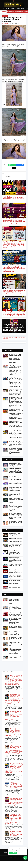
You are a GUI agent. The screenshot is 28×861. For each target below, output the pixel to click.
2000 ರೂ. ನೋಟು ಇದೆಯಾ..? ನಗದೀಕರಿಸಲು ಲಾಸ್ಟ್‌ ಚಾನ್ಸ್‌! (15, 587)
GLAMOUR (5, 15)
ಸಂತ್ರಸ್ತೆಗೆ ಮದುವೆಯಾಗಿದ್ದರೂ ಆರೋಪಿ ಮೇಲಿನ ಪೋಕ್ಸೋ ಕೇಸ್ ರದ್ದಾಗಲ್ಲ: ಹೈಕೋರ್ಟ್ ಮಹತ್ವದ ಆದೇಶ (15, 443)
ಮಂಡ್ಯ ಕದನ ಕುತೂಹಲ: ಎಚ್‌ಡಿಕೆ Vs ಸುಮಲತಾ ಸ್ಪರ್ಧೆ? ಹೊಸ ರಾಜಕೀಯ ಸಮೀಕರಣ (15, 566)
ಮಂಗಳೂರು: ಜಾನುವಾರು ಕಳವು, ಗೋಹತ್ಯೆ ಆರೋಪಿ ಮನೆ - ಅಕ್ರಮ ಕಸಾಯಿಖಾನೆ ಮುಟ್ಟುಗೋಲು (15, 489)
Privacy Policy (16, 337)
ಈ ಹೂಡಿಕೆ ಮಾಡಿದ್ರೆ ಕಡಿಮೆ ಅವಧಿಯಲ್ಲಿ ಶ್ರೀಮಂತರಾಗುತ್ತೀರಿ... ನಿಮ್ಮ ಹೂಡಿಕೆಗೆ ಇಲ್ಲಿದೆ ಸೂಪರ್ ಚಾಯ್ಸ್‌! (15, 559)
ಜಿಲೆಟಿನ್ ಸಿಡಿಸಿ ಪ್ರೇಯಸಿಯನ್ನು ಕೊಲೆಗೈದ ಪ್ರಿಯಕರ (15, 657)
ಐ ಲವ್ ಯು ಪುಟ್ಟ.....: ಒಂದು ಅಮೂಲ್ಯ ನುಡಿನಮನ (15, 534)
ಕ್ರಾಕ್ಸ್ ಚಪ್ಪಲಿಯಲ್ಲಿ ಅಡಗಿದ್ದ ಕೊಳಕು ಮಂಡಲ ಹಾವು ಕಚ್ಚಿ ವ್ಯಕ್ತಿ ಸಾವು (15, 494)
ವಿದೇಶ (22, 8)
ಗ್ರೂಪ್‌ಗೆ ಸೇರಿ (13, 853)
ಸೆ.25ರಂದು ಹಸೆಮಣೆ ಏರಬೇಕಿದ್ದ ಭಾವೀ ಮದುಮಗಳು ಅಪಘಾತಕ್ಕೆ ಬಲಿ (15, 628)
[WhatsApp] (25, 858)
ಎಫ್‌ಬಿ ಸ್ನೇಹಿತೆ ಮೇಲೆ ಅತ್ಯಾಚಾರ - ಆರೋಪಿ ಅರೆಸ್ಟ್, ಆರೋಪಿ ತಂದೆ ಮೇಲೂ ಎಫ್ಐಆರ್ (16, 523)
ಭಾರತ (7, 8)
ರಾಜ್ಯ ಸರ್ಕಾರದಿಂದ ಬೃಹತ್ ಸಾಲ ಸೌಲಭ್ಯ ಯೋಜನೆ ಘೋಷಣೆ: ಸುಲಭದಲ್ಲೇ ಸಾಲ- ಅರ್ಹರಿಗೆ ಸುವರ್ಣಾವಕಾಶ (15, 546)
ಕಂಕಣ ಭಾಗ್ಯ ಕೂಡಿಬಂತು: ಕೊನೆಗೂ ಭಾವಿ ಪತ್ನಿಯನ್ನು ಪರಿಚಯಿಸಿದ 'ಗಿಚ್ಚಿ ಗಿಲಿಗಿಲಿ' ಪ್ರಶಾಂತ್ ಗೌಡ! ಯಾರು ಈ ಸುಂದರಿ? (14, 601)
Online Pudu (17, 857)
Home (3, 8)
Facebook (17, 1)
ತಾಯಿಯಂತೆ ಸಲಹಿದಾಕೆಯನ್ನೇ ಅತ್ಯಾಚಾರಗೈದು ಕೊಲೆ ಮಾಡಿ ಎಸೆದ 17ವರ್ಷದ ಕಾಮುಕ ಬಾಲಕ (15, 614)
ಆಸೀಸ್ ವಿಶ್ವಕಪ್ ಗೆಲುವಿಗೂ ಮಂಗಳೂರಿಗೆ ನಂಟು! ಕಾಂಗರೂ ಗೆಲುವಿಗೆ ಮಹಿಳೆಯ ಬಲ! (15, 582)
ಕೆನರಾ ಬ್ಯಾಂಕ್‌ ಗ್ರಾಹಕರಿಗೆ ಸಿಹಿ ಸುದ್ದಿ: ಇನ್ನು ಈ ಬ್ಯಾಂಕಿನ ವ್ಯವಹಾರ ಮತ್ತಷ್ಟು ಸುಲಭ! (16, 577)
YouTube (24, 1)
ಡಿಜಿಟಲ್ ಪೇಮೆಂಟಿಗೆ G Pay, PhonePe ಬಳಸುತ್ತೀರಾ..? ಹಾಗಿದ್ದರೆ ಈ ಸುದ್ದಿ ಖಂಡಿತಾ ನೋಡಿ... (14, 553)
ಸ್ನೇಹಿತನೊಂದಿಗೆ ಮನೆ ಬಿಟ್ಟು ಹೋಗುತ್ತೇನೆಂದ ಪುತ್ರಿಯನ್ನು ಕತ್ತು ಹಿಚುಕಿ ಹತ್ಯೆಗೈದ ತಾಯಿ (15, 465)
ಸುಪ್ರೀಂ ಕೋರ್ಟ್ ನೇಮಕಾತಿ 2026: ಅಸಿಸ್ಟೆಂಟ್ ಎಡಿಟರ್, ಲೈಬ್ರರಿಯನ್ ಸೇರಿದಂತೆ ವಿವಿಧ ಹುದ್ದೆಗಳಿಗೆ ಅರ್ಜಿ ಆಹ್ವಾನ (15, 608)
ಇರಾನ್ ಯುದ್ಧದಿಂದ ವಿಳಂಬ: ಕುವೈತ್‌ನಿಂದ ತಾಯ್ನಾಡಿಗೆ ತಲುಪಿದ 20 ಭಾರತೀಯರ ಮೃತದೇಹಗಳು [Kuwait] (16, 500)
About (5, 852)
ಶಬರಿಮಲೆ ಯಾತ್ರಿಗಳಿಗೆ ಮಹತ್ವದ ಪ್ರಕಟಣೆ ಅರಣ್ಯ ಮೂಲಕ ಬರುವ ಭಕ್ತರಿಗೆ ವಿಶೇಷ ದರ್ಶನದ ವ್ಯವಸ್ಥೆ (15, 540)
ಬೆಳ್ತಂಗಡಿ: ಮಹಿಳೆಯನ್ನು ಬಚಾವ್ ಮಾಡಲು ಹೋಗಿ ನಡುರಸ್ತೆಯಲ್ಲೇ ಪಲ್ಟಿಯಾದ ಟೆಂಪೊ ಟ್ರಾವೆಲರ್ (15, 478)
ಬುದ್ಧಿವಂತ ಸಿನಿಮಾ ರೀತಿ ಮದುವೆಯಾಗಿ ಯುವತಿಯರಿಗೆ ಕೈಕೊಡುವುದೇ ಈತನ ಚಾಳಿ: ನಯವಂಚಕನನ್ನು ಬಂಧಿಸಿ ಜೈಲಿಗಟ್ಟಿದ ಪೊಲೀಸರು (15, 651)
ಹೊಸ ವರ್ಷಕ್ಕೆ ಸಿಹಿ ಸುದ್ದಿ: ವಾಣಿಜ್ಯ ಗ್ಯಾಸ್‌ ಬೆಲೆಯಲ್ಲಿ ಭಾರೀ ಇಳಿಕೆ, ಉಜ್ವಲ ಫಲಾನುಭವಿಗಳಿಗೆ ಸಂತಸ (15, 571)
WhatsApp (12, 165)
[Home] (14, 5)
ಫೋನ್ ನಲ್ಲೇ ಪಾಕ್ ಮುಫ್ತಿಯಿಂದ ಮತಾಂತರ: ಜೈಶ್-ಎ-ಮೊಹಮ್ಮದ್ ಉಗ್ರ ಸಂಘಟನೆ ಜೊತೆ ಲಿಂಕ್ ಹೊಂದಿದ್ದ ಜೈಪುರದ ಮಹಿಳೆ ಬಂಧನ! (15, 451)
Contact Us (10, 337)
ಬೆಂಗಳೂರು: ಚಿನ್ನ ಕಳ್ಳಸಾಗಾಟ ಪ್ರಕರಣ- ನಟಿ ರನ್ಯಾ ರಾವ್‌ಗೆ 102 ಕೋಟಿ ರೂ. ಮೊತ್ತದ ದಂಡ (15, 633)
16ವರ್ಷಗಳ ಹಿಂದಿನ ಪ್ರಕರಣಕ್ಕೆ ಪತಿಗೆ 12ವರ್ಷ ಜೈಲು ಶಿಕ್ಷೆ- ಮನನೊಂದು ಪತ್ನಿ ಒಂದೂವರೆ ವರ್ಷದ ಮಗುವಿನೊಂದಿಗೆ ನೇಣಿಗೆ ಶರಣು (15, 471)
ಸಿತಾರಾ (18, 8)
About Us (4, 337)
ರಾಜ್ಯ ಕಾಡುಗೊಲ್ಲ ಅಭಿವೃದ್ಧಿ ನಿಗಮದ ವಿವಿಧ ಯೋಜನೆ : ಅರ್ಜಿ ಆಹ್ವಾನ (15, 484)
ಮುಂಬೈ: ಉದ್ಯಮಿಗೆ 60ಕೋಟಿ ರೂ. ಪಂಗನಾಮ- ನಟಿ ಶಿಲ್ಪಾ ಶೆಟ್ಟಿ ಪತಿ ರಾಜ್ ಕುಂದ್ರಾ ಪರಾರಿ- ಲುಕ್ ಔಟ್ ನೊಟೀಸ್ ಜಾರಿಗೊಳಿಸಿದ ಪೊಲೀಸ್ (15, 516)
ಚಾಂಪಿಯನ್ (13, 8)
